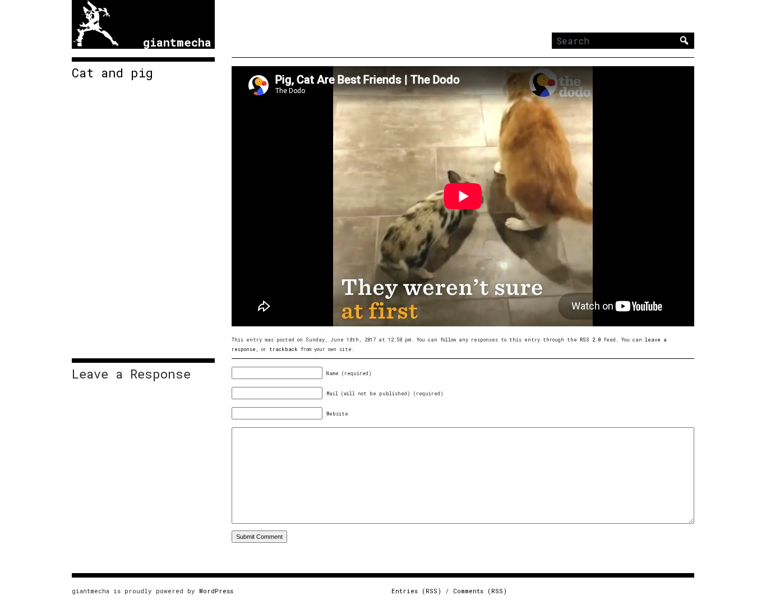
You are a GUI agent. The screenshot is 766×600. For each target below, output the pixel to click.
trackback (283, 349)
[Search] (684, 40)
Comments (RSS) (480, 591)
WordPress (216, 591)
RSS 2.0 (590, 339)
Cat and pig (112, 73)
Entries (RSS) (416, 591)
